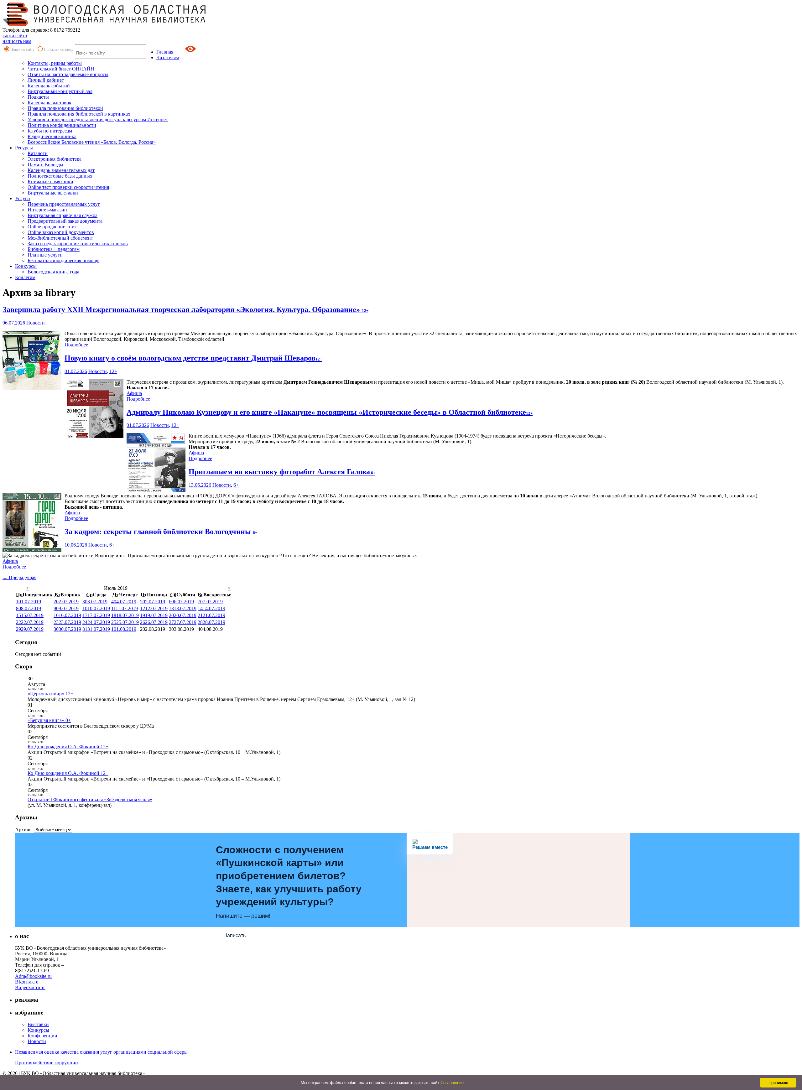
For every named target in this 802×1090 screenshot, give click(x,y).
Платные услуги (45, 254)
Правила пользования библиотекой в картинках (79, 114)
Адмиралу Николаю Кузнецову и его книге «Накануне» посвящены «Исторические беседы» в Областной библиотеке (330, 412)
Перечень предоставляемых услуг (64, 204)
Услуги (22, 198)
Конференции (42, 1035)
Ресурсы (24, 147)
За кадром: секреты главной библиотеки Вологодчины (161, 531)
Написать (234, 935)
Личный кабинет (46, 80)
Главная (164, 51)
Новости (35, 322)
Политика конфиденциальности (62, 125)
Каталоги (38, 153)
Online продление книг (52, 226)
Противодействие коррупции (46, 1062)
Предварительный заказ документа (65, 221)
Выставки (38, 1024)
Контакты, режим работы (55, 63)
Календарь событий (49, 85)
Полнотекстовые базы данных (60, 176)
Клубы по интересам (50, 130)
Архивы (24, 829)
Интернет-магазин (47, 209)
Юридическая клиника (52, 136)
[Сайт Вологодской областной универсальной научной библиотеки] (105, 24)
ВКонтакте (26, 981)
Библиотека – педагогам (54, 249)
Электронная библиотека (54, 159)
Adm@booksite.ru (33, 976)
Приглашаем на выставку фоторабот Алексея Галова (282, 472)
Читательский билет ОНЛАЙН (61, 68)
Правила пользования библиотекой (65, 108)
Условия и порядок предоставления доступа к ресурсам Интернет (98, 119)
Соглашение (452, 1082)
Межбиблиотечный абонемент (60, 238)
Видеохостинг (30, 987)
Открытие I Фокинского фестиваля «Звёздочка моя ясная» (90, 799)
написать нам (17, 41)
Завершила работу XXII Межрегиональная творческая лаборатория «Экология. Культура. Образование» (185, 309)
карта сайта (15, 35)
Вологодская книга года (53, 271)
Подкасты (38, 97)
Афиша (134, 393)
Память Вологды (45, 164)
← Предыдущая (19, 577)
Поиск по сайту (22, 49)
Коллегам (25, 277)
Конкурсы (26, 266)
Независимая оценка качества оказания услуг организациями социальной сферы (101, 1052)
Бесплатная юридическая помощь (63, 260)
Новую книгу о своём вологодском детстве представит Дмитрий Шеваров (193, 358)
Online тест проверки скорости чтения (68, 187)
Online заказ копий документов (61, 232)
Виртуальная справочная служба (62, 215)
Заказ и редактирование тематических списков (78, 243)
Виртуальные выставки (53, 192)
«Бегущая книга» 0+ (49, 720)
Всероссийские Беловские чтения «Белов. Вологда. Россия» (92, 142)
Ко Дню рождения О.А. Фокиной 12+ (68, 746)
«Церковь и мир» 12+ (50, 693)
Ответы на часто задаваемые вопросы (68, 74)
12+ (113, 371)
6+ (236, 485)
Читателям (167, 57)
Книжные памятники (50, 181)
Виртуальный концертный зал (60, 91)
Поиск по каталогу (58, 49)
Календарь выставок (49, 102)
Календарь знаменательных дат (61, 170)
